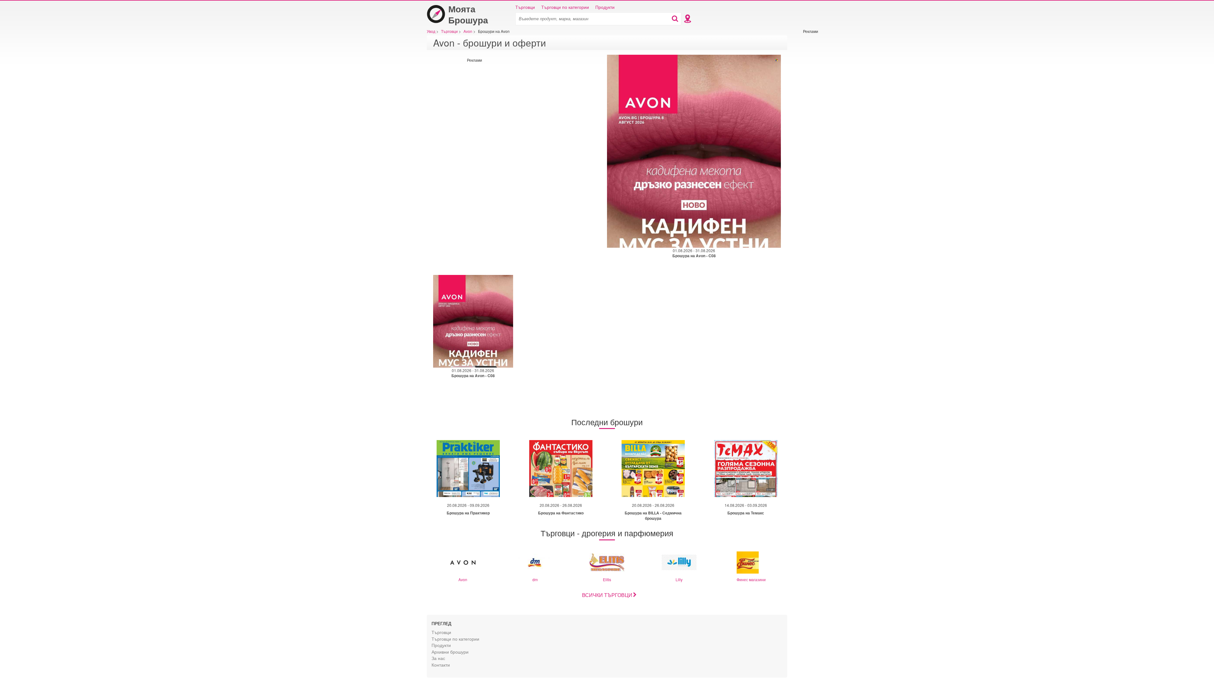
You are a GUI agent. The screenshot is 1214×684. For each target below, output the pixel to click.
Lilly (679, 579)
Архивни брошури (450, 651)
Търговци (525, 7)
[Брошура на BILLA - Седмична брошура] (653, 468)
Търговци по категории (565, 7)
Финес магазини (751, 579)
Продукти (605, 7)
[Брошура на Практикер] (468, 468)
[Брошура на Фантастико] (560, 468)
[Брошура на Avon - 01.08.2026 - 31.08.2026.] (694, 151)
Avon (462, 579)
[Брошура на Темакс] (745, 468)
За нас (438, 658)
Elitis (607, 579)
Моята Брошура (468, 14)
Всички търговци (607, 595)
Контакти (441, 664)
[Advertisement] (822, 129)
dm (535, 579)
